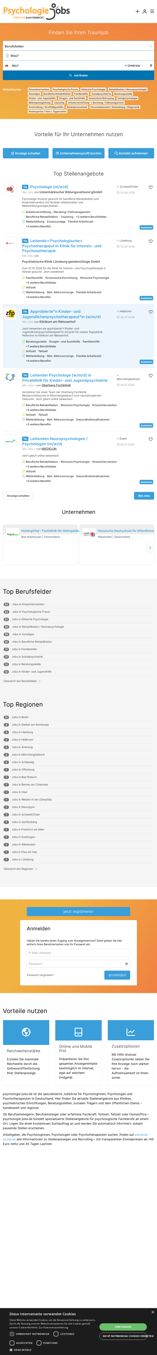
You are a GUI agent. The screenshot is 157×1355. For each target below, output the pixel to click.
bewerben (146, 227)
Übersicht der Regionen (18, 868)
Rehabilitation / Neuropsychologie (128, 89)
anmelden (117, 975)
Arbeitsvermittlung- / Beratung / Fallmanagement (96, 102)
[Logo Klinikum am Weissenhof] (10, 313)
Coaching (59, 102)
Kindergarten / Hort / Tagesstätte (47, 111)
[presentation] (137, 11)
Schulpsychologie (127, 98)
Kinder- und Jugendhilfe (42, 98)
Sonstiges (34, 93)
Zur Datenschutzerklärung (53, 1327)
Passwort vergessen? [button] (40, 975)
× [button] (152, 1312)
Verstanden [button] (123, 1327)
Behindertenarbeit (77, 107)
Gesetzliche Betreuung (101, 98)
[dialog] (78, 1331)
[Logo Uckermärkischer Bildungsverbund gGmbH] (10, 189)
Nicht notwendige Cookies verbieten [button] (125, 1336)
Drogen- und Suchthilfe (72, 98)
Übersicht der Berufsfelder (20, 681)
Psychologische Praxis (65, 89)
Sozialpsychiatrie (101, 93)
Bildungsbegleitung (40, 102)
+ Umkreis (132, 65)
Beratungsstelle (123, 93)
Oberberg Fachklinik (56, 385)
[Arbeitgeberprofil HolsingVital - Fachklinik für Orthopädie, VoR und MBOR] (12, 534)
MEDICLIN (49, 448)
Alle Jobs (27, 192)
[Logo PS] (10, 377)
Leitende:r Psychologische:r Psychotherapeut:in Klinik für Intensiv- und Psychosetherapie (61, 245)
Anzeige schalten (18, 495)
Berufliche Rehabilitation (57, 93)
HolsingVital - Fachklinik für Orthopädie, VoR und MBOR (62, 531)
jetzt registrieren (78, 911)
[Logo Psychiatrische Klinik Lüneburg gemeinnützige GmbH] (10, 243)
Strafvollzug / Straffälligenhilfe (46, 107)
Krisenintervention (39, 89)
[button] (150, 65)
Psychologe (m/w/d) (49, 187)
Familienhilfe (81, 93)
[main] (78, 589)
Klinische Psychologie (93, 89)
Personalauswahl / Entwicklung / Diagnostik (115, 107)
